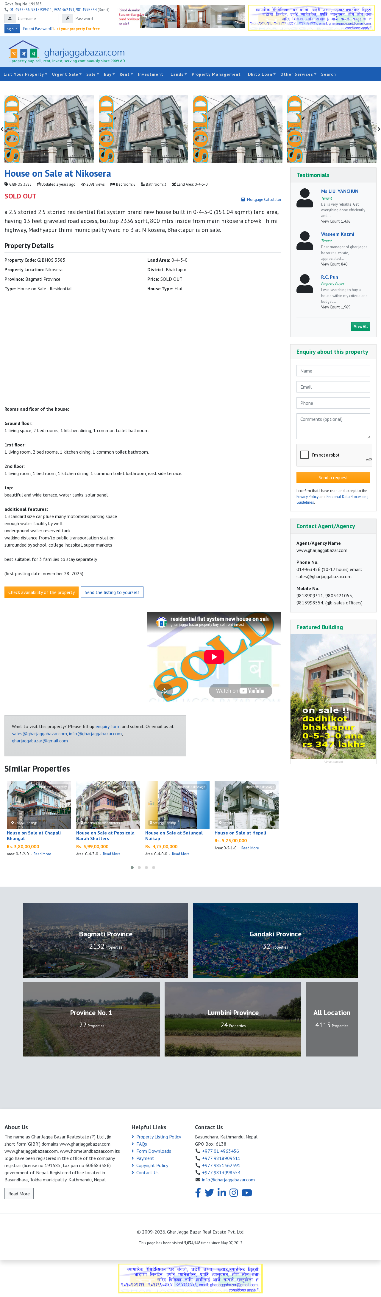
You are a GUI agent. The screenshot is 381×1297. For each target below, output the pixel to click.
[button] (132, 868)
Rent (125, 74)
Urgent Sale (65, 74)
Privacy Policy (307, 496)
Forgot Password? (37, 28)
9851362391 (64, 9)
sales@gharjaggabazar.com (39, 733)
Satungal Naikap (164, 823)
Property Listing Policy (158, 1137)
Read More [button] (19, 1194)
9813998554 (86, 9)
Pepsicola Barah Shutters (101, 823)
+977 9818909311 (221, 1158)
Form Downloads (153, 1151)
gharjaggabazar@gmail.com (40, 741)
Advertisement (333, 761)
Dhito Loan (260, 74)
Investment (150, 74)
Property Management (216, 74)
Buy (108, 74)
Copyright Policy (152, 1165)
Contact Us (147, 1172)
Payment (145, 1158)
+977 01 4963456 (220, 1151)
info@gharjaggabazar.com (95, 733)
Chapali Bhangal (26, 823)
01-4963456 (20, 9)
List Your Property (24, 74)
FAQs (141, 1144)
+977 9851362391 (221, 1165)
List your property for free (76, 28)
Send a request (333, 477)
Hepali (226, 823)
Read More (42, 854)
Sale (91, 74)
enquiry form (108, 726)
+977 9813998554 (221, 1172)
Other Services (296, 74)
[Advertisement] (252, 51)
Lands (177, 74)
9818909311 (41, 9)
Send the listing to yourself (112, 592)
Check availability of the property (41, 592)
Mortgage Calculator (264, 199)
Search (328, 74)
